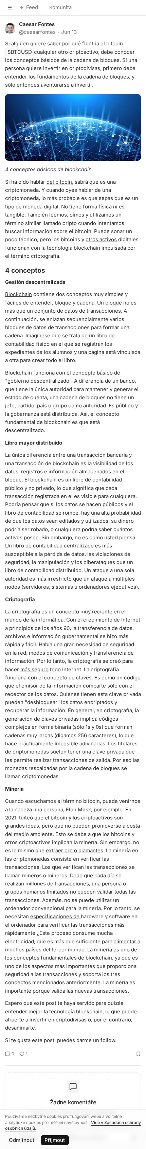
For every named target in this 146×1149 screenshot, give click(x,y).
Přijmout (54, 1140)
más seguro (34, 669)
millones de (39, 883)
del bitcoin (59, 182)
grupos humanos (25, 891)
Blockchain (18, 294)
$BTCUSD (19, 52)
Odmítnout (21, 1140)
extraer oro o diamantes (74, 850)
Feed (32, 7)
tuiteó (26, 817)
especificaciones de (55, 916)
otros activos (101, 239)
